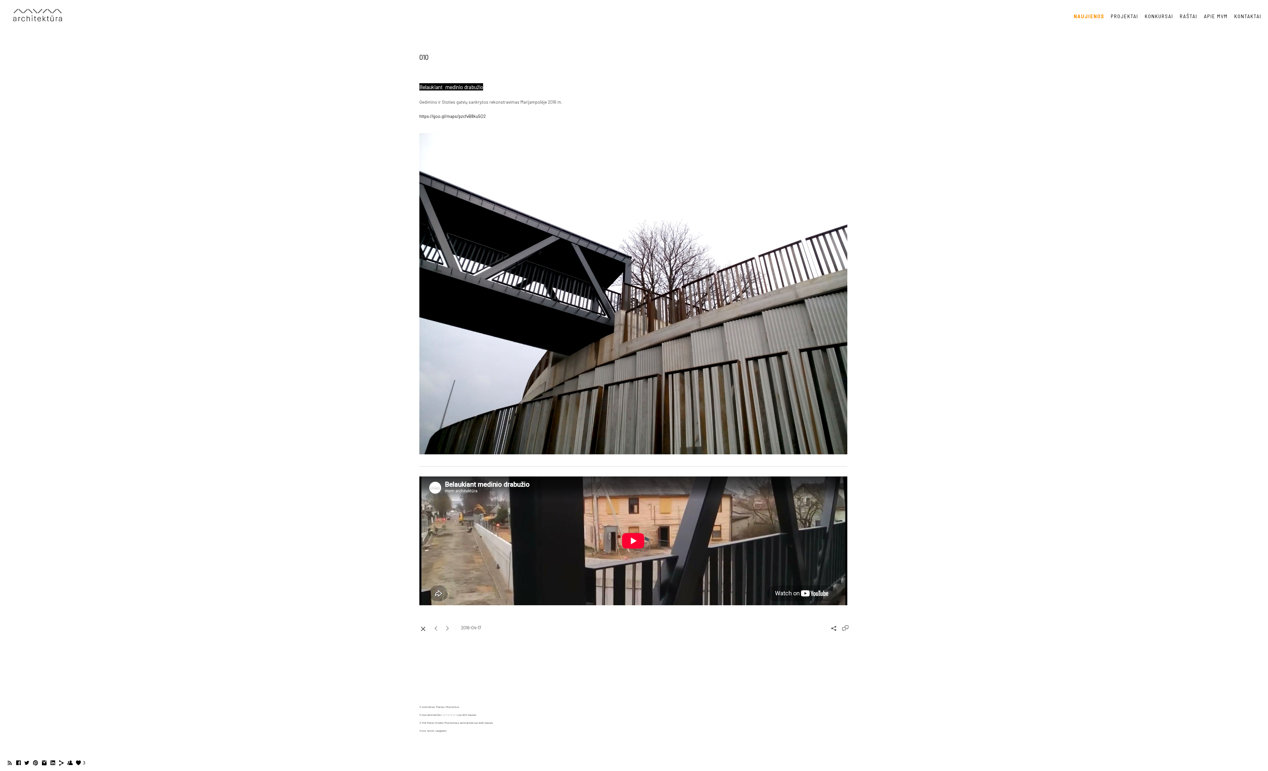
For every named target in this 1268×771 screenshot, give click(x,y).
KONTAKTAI (1247, 16)
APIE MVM (1216, 16)
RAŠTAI (1188, 16)
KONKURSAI (1159, 16)
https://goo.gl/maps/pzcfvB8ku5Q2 (452, 116)
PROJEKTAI (1124, 16)
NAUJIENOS (1089, 16)
